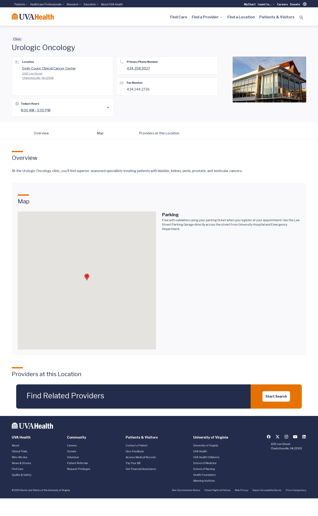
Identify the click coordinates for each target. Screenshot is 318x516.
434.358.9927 (138, 68)
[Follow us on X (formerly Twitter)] (277, 436)
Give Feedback (135, 451)
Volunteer (73, 457)
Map (100, 133)
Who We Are (19, 457)
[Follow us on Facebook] (268, 436)
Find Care (178, 17)
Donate (295, 4)
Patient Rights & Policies (217, 490)
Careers (282, 4)
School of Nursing (204, 468)
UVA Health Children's (206, 457)
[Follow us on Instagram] (286, 436)
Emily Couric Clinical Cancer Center (49, 68)
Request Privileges (78, 468)
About (15, 445)
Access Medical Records (141, 457)
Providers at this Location (159, 133)
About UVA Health (112, 4)
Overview (41, 133)
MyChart (250, 4)
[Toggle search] (301, 17)
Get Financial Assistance (141, 468)
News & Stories (21, 463)
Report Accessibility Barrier (267, 490)
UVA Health (200, 451)
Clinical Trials (19, 451)
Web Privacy (241, 490)
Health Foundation (204, 474)
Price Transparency (296, 490)
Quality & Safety (21, 474)
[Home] (33, 16)
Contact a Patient (137, 445)
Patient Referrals (77, 463)
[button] (86, 277)
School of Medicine (205, 463)
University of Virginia (205, 445)
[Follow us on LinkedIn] (304, 436)
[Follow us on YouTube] (295, 436)
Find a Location (241, 17)
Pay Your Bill (133, 463)
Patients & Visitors (276, 17)
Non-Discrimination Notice (186, 490)
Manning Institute (204, 480)
